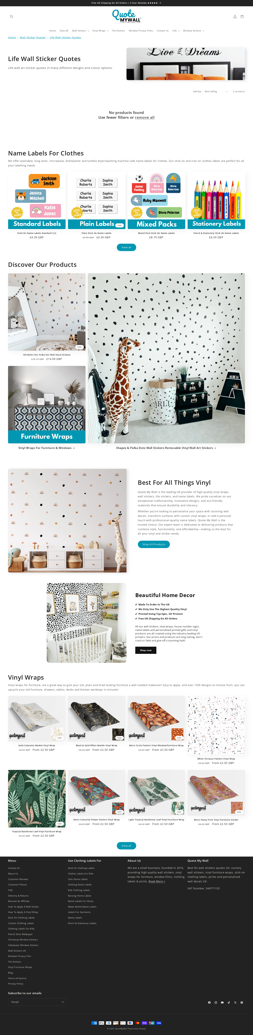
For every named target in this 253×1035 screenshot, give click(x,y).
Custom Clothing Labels (21, 923)
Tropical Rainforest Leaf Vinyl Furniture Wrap (36, 831)
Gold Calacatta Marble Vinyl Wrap (36, 745)
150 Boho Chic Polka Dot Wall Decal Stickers (47, 354)
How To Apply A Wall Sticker (23, 906)
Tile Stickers (14, 961)
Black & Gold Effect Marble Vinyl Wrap (96, 745)
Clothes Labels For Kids (80, 873)
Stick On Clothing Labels (21, 917)
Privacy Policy (15, 983)
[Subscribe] (62, 1002)
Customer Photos (17, 884)
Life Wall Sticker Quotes (65, 37)
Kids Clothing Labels (79, 890)
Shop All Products (154, 544)
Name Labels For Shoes (81, 901)
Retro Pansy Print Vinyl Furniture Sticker (216, 820)
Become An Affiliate (19, 901)
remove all (144, 117)
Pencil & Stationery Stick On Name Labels (216, 233)
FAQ (10, 890)
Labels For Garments (79, 912)
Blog (10, 972)
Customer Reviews (18, 879)
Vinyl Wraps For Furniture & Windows (45, 448)
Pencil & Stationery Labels (82, 923)
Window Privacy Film (19, 956)
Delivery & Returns (18, 895)
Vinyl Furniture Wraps (20, 967)
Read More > (157, 881)
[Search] (11, 16)
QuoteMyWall (121, 1028)
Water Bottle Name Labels (82, 906)
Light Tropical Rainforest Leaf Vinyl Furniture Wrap (156, 819)
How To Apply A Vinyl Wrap (23, 912)
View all (126, 247)
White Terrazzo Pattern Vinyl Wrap (216, 758)
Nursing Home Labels (80, 895)
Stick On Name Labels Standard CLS (36, 233)
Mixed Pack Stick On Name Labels (156, 233)
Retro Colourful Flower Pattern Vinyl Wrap (96, 819)
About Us (13, 873)
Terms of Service (17, 978)
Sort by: (197, 91)
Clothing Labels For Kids (21, 928)
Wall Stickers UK (17, 950)
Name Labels (75, 917)
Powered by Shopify (137, 1028)
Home (12, 37)
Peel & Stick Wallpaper (20, 934)
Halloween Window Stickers (23, 945)
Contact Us (14, 868)
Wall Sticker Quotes (33, 37)
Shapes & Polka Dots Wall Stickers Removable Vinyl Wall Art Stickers (164, 448)
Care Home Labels (78, 879)
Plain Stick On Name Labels (96, 233)
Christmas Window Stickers (23, 939)
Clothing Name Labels (80, 884)
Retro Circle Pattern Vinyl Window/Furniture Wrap (156, 745)
